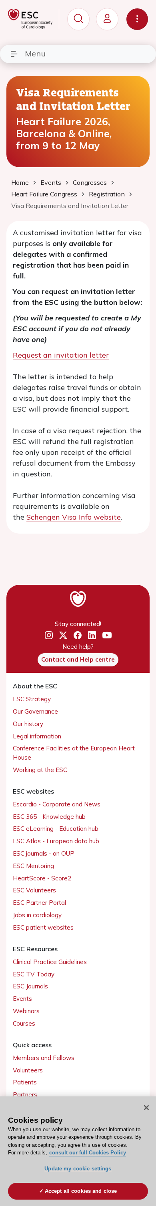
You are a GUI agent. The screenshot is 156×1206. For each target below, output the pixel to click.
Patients (25, 1082)
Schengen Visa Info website (73, 517)
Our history (28, 724)
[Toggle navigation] (137, 19)
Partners (25, 1094)
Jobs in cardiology (37, 915)
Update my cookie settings (77, 1169)
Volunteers (28, 1070)
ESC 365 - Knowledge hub (49, 816)
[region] (78, 1151)
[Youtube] (107, 636)
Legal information (37, 736)
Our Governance (35, 711)
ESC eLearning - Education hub (55, 828)
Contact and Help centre (78, 659)
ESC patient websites (43, 927)
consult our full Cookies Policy (87, 1153)
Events (22, 998)
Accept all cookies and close (81, 1191)
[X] (63, 636)
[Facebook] (78, 636)
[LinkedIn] (92, 636)
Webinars (26, 1011)
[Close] (146, 1107)
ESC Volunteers (34, 890)
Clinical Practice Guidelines (50, 962)
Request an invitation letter (61, 355)
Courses (24, 1023)
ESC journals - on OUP (43, 853)
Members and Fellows (43, 1058)
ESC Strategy (32, 699)
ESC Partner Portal (39, 902)
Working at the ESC (40, 770)
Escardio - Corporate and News (56, 804)
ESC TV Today (33, 974)
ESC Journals (30, 986)
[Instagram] (49, 636)
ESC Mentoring (33, 866)
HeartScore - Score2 (42, 878)
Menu (35, 53)
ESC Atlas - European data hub (56, 841)
